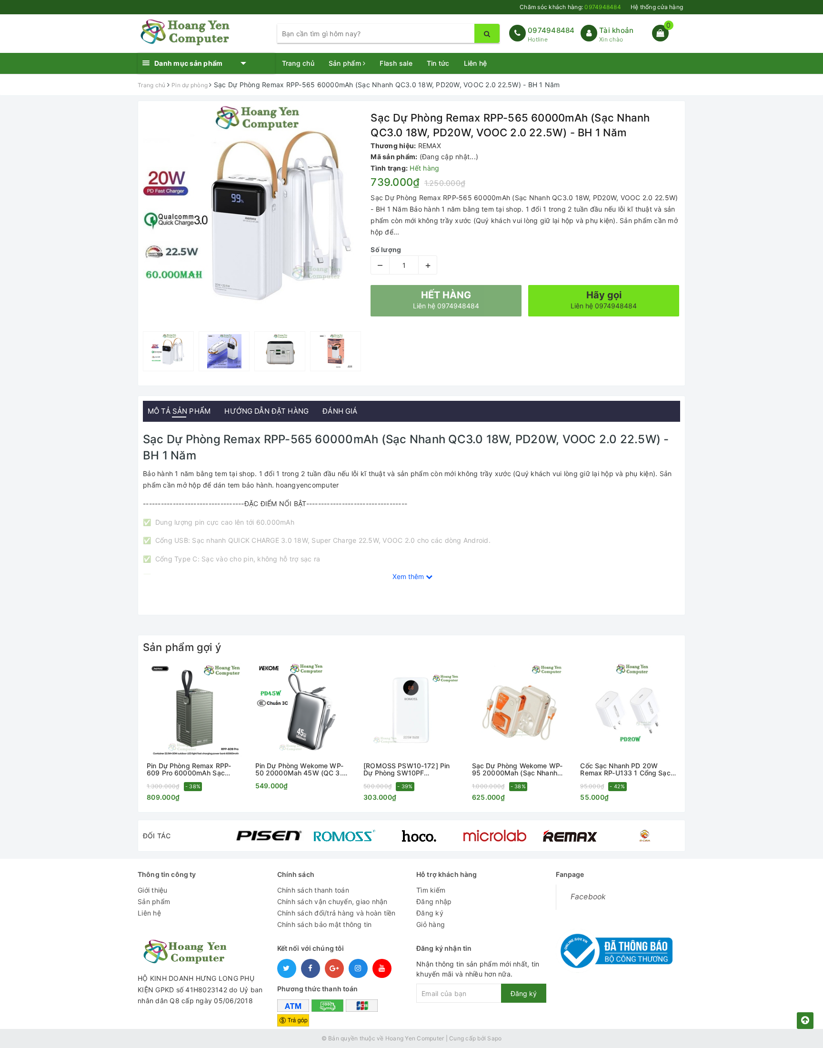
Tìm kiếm (430, 890)
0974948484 (551, 30)
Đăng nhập (434, 901)
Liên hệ (475, 63)
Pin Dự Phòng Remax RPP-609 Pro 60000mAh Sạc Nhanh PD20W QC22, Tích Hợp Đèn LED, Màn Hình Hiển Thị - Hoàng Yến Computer (193, 769)
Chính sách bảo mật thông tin (324, 924)
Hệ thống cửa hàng (657, 6)
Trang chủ (298, 63)
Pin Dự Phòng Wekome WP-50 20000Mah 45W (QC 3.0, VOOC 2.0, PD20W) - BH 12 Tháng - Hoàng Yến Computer (303, 769)
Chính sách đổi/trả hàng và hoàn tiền (336, 913)
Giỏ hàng (430, 924)
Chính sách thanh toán (313, 890)
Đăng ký (429, 913)
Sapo (494, 1038)
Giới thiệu (153, 890)
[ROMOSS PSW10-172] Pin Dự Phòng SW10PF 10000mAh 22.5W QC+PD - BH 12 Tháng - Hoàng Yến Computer (408, 769)
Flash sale (396, 63)
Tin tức (438, 63)
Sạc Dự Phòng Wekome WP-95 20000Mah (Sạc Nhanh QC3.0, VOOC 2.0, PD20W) (517, 769)
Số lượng (386, 249)
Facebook (588, 896)
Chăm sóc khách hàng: (570, 6)
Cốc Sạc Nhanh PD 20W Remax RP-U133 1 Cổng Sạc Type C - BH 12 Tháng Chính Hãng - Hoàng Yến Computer (626, 769)
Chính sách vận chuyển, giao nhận (332, 901)
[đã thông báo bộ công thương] (614, 948)
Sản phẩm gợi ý (182, 647)
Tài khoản (616, 30)
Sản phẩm (346, 63)
